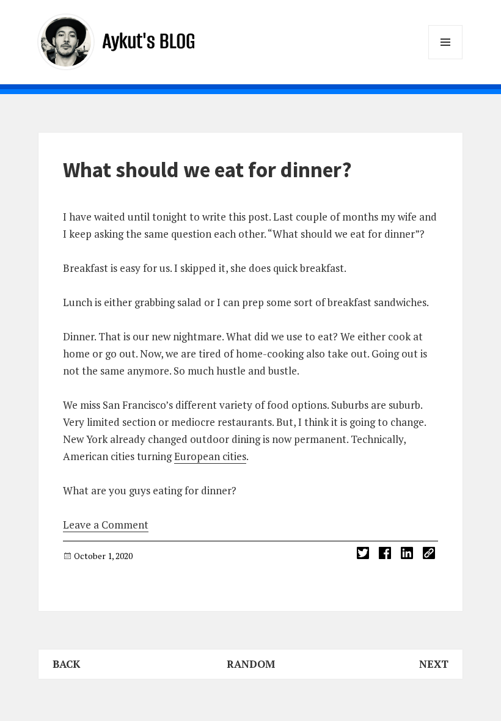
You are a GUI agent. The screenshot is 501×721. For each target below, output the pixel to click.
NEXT (433, 664)
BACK (66, 664)
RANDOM (251, 664)
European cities (210, 456)
